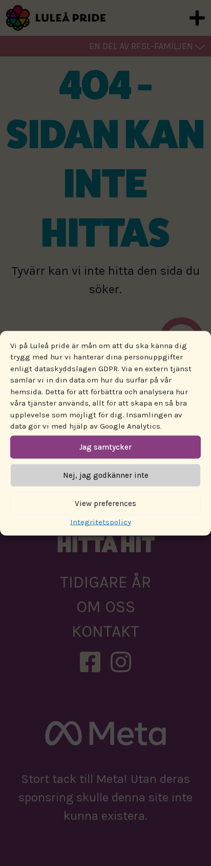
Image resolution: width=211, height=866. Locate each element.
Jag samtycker (105, 447)
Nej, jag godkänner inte (106, 475)
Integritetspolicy (100, 521)
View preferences (105, 503)
